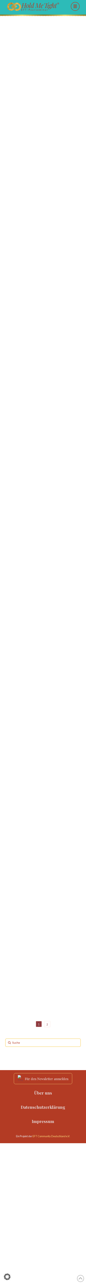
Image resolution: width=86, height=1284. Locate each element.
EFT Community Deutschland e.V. (51, 1136)
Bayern (12, 124)
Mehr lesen (20, 244)
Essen (29, 873)
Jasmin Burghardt (33, 93)
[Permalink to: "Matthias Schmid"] (43, 345)
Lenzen (34, 257)
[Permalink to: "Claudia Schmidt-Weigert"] (43, 627)
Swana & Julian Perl (36, 955)
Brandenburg (15, 257)
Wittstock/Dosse (52, 257)
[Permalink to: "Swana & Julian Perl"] (43, 914)
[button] (75, 6)
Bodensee (42, 1004)
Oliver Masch (27, 523)
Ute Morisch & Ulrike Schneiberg (37, 820)
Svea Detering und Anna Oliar (41, 204)
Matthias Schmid (32, 356)
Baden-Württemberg (19, 1004)
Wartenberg (29, 124)
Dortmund (13, 873)
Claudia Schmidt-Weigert (42, 682)
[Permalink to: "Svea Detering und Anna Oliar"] (43, 163)
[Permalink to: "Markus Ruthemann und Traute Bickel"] (43, 267)
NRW (34, 572)
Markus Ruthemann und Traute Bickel (41, 281)
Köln (22, 572)
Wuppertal (44, 873)
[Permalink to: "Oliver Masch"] (43, 464)
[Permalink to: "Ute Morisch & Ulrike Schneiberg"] (43, 784)
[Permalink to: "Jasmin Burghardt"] (43, 59)
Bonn (11, 572)
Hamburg (13, 334)
